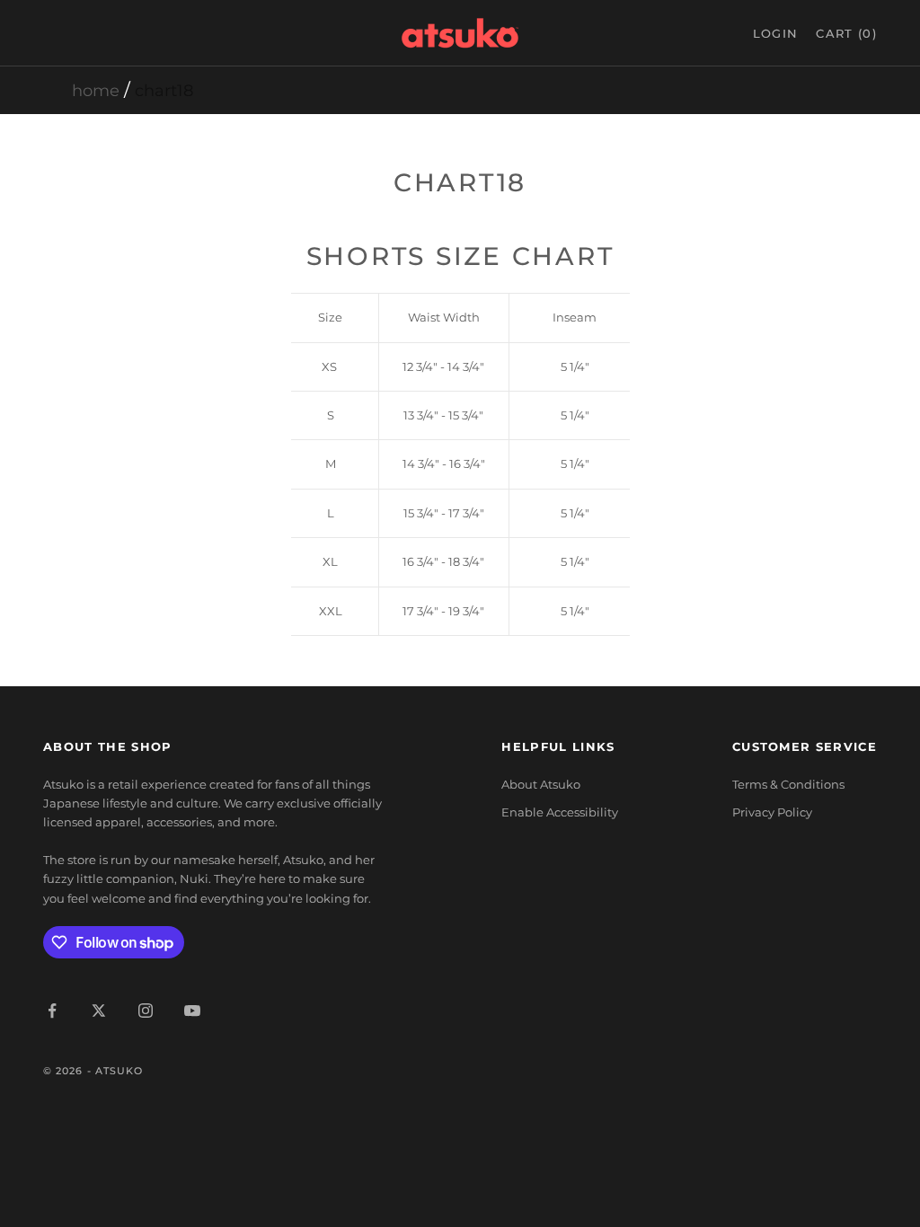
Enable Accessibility (559, 812)
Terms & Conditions (788, 784)
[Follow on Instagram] (146, 1011)
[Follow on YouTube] (192, 1011)
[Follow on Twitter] (99, 1011)
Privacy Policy (772, 812)
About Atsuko (540, 784)
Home (95, 91)
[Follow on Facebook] (52, 1011)
